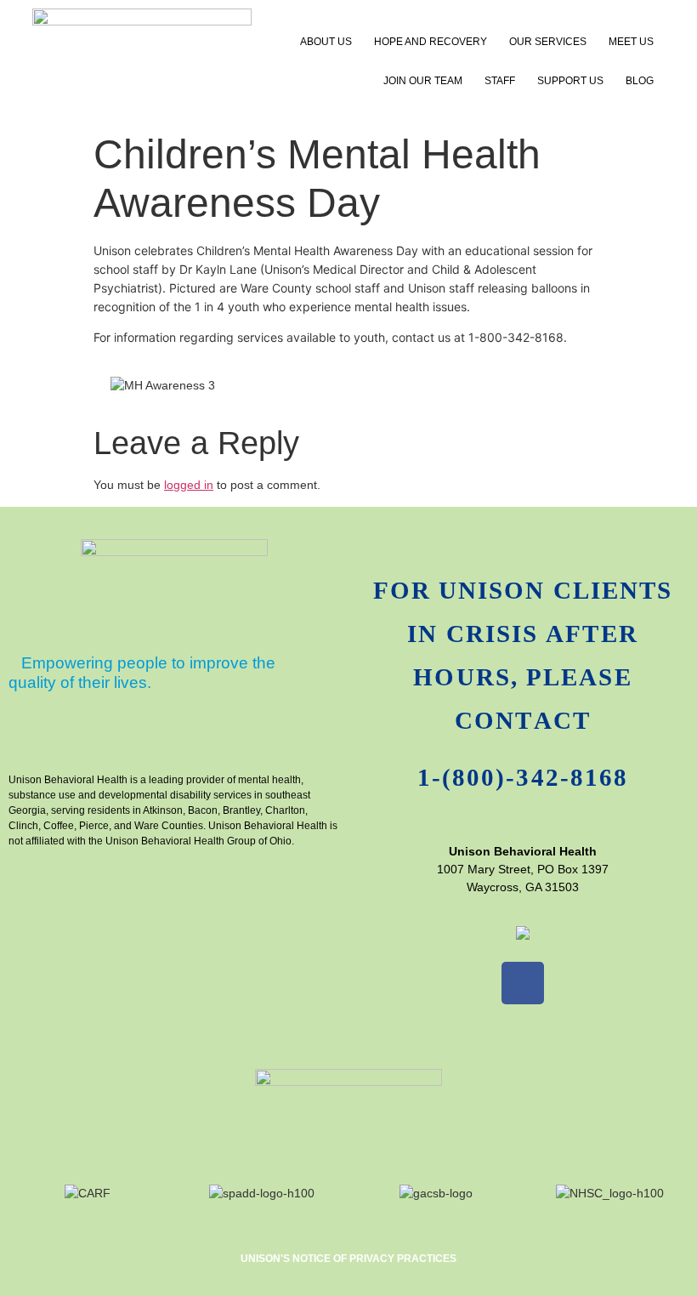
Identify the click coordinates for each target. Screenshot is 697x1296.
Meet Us (631, 42)
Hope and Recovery (430, 42)
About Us (326, 42)
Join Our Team (422, 81)
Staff (499, 81)
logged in (188, 485)
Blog (640, 81)
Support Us (570, 81)
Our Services (547, 42)
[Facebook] (523, 983)
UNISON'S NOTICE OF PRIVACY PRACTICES (348, 1259)
